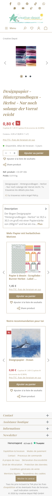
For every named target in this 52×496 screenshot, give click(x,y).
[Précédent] (5, 63)
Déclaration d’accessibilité (34, 460)
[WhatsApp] (43, 4)
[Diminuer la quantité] (6, 153)
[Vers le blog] (31, 8)
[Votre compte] (38, 28)
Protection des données (36, 464)
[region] (26, 63)
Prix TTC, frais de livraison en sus (19, 139)
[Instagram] (19, 4)
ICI (6, 195)
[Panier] (45, 28)
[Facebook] (10, 4)
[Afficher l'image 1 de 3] (21, 76)
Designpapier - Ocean (21, 359)
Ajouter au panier (33, 153)
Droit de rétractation (12, 464)
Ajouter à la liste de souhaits (21, 158)
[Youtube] (23, 8)
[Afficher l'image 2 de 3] (26, 76)
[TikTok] (35, 4)
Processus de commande (30, 455)
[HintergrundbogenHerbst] (26, 56)
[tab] (26, 216)
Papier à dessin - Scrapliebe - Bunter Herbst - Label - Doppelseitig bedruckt (25, 277)
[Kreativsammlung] (39, 8)
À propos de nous (11, 460)
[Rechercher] (24, 28)
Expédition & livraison (14, 451)
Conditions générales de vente (25, 469)
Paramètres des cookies (34, 473)
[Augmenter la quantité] (15, 153)
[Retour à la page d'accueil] (26, 18)
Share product (14, 164)
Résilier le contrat (26, 478)
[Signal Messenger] (14, 8)
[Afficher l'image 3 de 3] (30, 76)
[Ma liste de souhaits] (31, 28)
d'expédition (9, 487)
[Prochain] (47, 63)
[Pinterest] (27, 4)
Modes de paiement (36, 451)
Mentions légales (12, 473)
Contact (11, 455)
